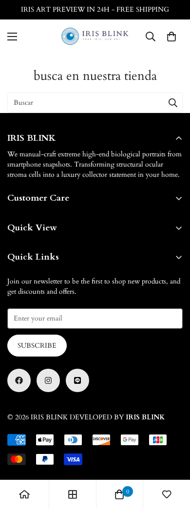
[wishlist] (166, 494)
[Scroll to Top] (172, 457)
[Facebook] (19, 380)
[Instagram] (48, 380)
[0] (171, 36)
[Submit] (173, 103)
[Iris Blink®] (95, 36)
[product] (24, 494)
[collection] (72, 494)
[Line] (77, 380)
